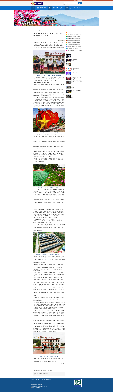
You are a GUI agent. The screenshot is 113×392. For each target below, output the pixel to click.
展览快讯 (37, 8)
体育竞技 (70, 8)
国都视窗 (41, 8)
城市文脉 (58, 7)
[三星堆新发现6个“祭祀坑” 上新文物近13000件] (68, 96)
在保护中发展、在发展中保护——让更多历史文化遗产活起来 (76, 46)
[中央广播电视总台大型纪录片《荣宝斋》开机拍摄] (68, 78)
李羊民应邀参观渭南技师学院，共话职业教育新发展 (43, 370)
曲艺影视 (54, 8)
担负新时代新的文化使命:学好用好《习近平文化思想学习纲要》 (76, 32)
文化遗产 (58, 8)
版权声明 (39, 379)
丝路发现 (45, 8)
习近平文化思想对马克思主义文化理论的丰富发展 (74, 34)
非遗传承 (78, 7)
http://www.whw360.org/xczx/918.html (43, 374)
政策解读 (45, 7)
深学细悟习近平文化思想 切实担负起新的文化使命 (74, 42)
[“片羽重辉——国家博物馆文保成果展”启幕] (68, 83)
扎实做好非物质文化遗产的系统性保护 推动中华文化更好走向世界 (76, 44)
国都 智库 (67, 8)
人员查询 (46, 379)
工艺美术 (70, 7)
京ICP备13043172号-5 (43, 386)
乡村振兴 (39, 30)
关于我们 (32, 379)
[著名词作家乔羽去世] (68, 60)
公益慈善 (61, 7)
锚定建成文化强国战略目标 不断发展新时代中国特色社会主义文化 (76, 36)
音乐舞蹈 (54, 7)
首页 (36, 30)
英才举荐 (74, 8)
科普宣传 (41, 7)
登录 (49, 379)
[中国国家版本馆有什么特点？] (68, 87)
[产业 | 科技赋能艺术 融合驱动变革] (68, 74)
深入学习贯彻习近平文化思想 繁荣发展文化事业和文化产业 (75, 40)
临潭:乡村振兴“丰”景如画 (39, 368)
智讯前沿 (37, 7)
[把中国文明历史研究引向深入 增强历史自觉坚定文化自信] (68, 65)
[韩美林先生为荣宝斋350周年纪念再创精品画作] (68, 56)
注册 (50, 379)
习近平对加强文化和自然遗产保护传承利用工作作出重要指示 (76, 38)
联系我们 (36, 379)
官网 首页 (33, 8)
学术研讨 (78, 8)
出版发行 (61, 8)
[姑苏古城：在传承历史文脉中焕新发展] (68, 92)
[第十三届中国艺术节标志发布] (68, 69)
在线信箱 (42, 379)
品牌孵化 (74, 7)
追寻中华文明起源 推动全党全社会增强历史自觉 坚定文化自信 (76, 48)
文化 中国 (50, 8)
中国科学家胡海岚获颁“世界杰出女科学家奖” (73, 50)
